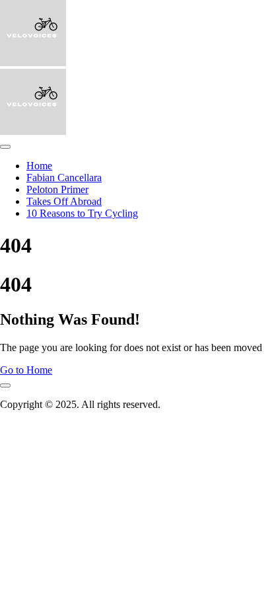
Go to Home (26, 370)
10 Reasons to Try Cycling (82, 213)
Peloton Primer (57, 189)
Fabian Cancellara (64, 177)
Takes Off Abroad (64, 201)
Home (39, 165)
